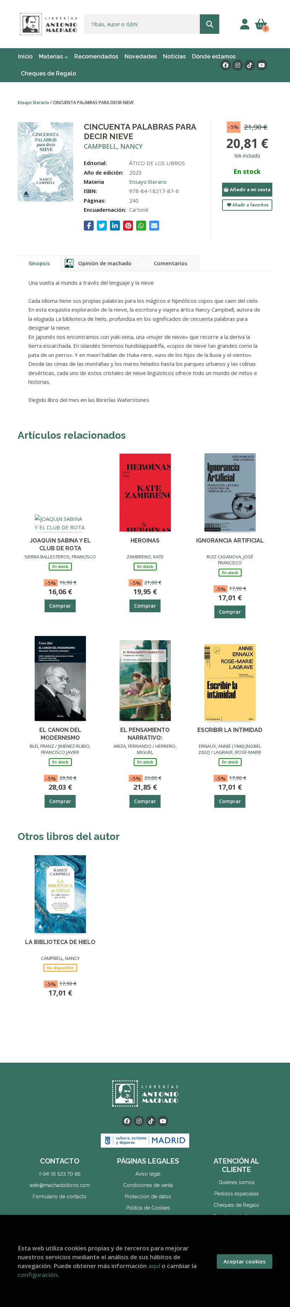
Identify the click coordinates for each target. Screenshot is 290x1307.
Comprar (60, 605)
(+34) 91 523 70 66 (59, 1174)
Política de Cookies (148, 1208)
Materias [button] (51, 56)
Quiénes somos (237, 1182)
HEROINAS (145, 540)
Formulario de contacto (60, 1196)
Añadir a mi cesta (250, 189)
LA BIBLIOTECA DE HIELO (60, 942)
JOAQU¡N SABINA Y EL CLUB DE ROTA (60, 544)
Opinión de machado (105, 263)
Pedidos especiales (236, 1194)
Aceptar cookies (245, 1261)
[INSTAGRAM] (237, 65)
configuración (37, 1275)
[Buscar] (209, 24)
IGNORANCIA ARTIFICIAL (230, 540)
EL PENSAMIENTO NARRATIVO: (145, 733)
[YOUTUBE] (261, 65)
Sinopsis (39, 263)
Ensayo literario (34, 103)
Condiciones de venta (148, 1185)
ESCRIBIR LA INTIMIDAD (229, 730)
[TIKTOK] (249, 65)
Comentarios (170, 263)
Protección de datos (148, 1196)
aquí (154, 1266)
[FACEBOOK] (225, 65)
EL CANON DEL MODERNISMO (60, 733)
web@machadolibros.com (59, 1185)
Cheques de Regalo (236, 1205)
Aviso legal (148, 1174)
